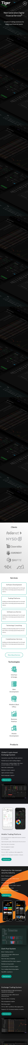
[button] (25, 3)
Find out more (6, 780)
